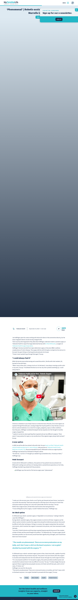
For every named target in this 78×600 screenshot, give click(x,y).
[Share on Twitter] (64, 331)
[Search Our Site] (72, 2)
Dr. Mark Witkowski (50, 344)
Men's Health (35, 577)
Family (26, 577)
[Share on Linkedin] (67, 331)
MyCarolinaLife (11, 2)
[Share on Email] (70, 331)
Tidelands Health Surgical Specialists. (22, 346)
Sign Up (56, 591)
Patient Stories (53, 577)
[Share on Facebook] (62, 331)
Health (39, 17)
